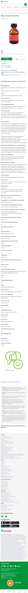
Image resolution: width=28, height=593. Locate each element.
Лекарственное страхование (6, 470)
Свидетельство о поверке (6, 473)
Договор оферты (4, 451)
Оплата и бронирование (6, 437)
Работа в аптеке (4, 506)
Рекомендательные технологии (7, 476)
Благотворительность (5, 466)
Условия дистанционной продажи (8, 447)
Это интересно (4, 440)
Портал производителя (5, 495)
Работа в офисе (4, 508)
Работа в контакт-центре (6, 509)
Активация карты (4, 482)
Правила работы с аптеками (6, 477)
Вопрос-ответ (4, 487)
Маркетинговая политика (6, 448)
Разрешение (3, 446)
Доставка (3, 439)
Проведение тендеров (5, 492)
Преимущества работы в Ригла (7, 505)
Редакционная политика (6, 469)
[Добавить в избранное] (14, 59)
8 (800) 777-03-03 (14, 540)
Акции (3, 7)
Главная (2, 13)
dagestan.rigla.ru (19, 535)
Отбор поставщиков (5, 497)
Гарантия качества (4, 472)
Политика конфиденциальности (7, 441)
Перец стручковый (5, 75)
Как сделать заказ (4, 436)
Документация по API (5, 499)
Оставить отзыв (4, 468)
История (2, 462)
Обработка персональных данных (8, 456)
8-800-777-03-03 (5, 563)
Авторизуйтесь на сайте (6, 381)
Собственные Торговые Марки (7, 500)
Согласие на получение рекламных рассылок (10, 458)
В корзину (6, 58)
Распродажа (9, 7)
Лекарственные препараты (9, 13)
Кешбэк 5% (16, 7)
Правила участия (4, 483)
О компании (3, 461)
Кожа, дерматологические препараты (21, 13)
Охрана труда (4, 510)
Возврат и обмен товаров (6, 450)
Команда (3, 464)
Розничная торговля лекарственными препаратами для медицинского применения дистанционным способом (12, 455)
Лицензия (3, 444)
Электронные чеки (5, 489)
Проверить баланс (4, 485)
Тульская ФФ (13, 70)
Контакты (3, 465)
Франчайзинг (3, 493)
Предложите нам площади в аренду (8, 496)
